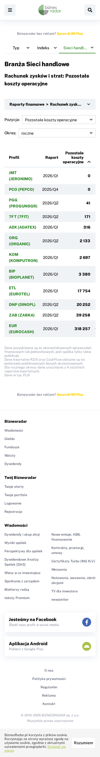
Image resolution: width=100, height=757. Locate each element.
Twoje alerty (14, 487)
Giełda (9, 439)
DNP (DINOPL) (22, 304)
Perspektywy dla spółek (23, 551)
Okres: (10, 133)
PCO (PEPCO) (21, 189)
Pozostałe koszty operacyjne (73, 157)
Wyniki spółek (15, 543)
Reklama (49, 695)
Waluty (10, 455)
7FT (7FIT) (19, 216)
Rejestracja (13, 512)
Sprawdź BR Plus (70, 34)
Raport (51, 157)
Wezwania (59, 570)
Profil (14, 157)
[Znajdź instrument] (90, 10)
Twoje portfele (15, 495)
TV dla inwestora (64, 591)
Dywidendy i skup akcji (22, 534)
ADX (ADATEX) (22, 227)
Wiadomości (13, 430)
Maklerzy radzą (16, 590)
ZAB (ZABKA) (22, 315)
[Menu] (10, 10)
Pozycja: (12, 119)
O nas (48, 670)
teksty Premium (16, 598)
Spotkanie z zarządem (21, 581)
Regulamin (49, 687)
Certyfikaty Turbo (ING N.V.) (73, 561)
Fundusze (11, 447)
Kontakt (48, 704)
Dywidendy (13, 464)
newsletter (60, 600)
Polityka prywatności (49, 679)
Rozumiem (83, 743)
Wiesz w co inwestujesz (22, 573)
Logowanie (12, 503)
